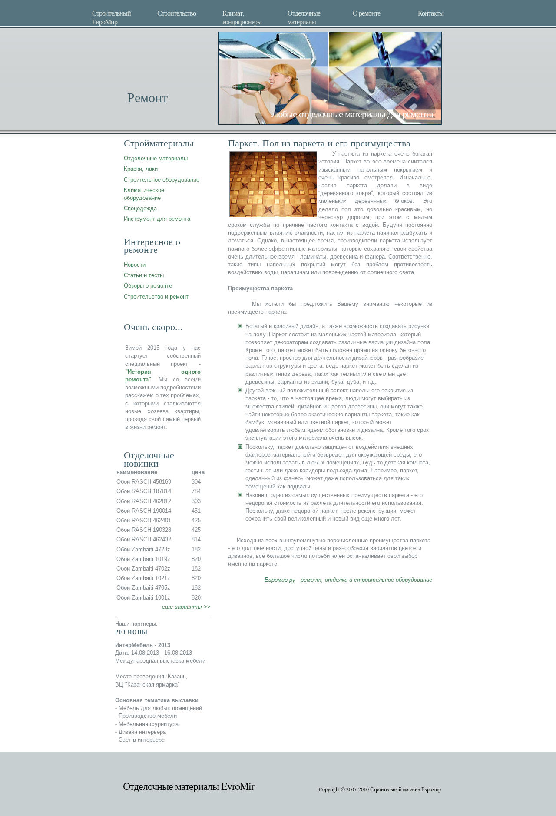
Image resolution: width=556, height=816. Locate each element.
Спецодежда (140, 208)
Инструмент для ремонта (157, 219)
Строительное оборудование (161, 179)
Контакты (430, 13)
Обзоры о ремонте (148, 285)
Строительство (176, 13)
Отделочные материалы (304, 16)
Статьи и (135, 275)
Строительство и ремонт (156, 296)
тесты (156, 275)
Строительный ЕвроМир (111, 16)
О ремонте (366, 13)
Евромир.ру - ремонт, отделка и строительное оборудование (348, 580)
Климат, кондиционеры (241, 16)
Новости (135, 265)
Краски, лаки (141, 169)
